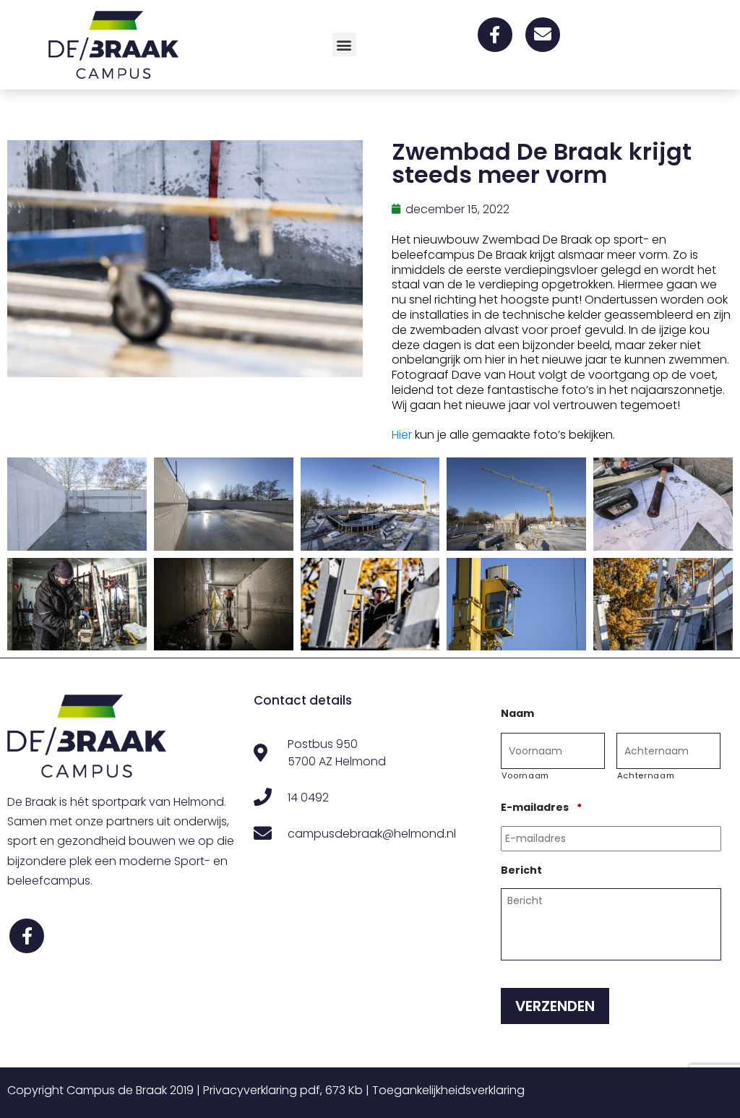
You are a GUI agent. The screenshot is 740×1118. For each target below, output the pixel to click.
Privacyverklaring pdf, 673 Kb (283, 1090)
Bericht (521, 870)
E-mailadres (541, 807)
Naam (517, 713)
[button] (344, 44)
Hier (402, 434)
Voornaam (525, 775)
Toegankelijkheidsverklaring (448, 1090)
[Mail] (543, 34)
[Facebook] (495, 34)
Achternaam (646, 775)
